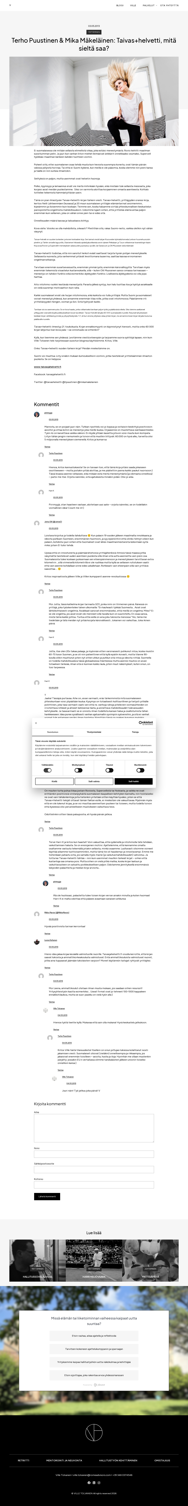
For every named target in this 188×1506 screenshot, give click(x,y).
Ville (133, 5)
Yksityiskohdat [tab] (94, 732)
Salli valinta (94, 781)
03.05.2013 (53, 420)
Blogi (120, 5)
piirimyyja (48, 413)
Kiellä (54, 781)
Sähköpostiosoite (44, 1163)
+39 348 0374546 (122, 1475)
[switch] (78, 770)
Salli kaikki (134, 781)
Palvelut (149, 5)
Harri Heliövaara (94, 1276)
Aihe (36, 1112)
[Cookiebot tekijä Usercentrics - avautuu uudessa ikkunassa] (141, 723)
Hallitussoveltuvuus (37, 1276)
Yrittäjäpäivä (150, 1276)
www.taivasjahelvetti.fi (47, 366)
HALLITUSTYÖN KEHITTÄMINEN (118, 1460)
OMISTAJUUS (162, 1460)
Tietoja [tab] (135, 732)
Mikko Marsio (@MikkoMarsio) (56, 913)
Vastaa (47, 447)
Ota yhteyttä (169, 5)
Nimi (36, 1148)
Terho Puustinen (55, 453)
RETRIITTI (23, 1460)
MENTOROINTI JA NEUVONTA (64, 1460)
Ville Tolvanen (59, 1008)
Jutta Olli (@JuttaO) (53, 522)
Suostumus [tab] (52, 732)
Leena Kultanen (50, 940)
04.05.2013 (58, 981)
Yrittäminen (94, 32)
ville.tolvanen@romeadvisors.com (92, 1475)
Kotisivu (38, 1179)
